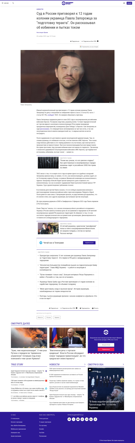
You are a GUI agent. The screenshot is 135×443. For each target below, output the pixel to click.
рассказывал (44, 129)
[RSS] (91, 419)
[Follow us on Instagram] (82, 419)
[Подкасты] (95, 419)
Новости (40, 9)
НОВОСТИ (54, 364)
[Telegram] (124, 3)
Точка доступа (43, 418)
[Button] (74, 41)
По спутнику (43, 425)
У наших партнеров (45, 422)
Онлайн (41, 429)
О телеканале (15, 418)
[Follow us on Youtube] (78, 419)
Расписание (42, 436)
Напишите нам (15, 432)
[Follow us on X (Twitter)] (73, 419)
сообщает (51, 115)
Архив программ (16, 436)
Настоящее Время (42, 32)
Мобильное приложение (18, 429)
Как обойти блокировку (18, 425)
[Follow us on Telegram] (86, 419)
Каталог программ (16, 422)
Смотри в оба (96, 364)
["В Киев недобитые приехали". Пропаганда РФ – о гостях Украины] (106, 389)
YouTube (41, 432)
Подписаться (89, 242)
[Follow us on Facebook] (69, 419)
